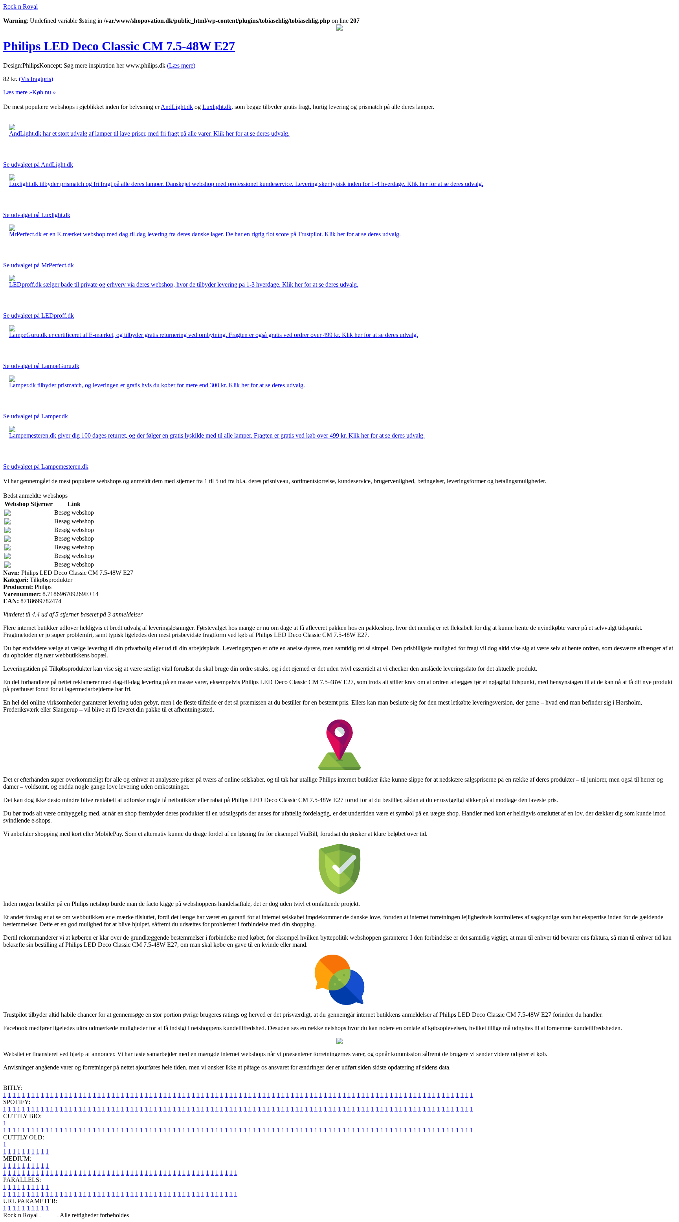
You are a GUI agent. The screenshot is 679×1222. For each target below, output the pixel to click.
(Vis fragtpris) (36, 78)
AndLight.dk (177, 106)
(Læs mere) (181, 65)
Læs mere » (17, 92)
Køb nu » (44, 92)
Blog (49, 1215)
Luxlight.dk (216, 106)
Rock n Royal (20, 6)
